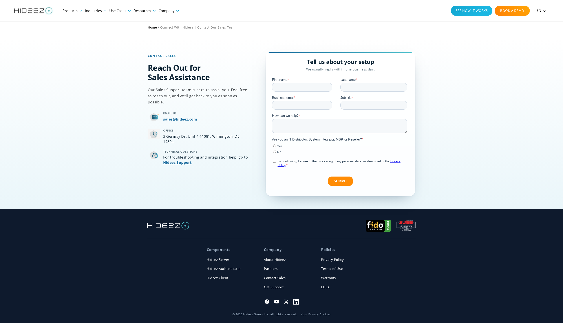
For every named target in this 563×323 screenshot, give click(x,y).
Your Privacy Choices (316, 314)
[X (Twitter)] (286, 302)
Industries (94, 10)
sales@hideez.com (180, 119)
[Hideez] (168, 225)
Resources (143, 10)
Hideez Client (217, 278)
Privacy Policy (332, 259)
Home (152, 27)
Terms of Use (332, 268)
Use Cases (118, 10)
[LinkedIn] (296, 302)
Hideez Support (177, 162)
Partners (271, 268)
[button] (541, 10)
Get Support (274, 287)
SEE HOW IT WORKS (472, 10)
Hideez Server (218, 259)
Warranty (328, 278)
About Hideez (275, 259)
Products (70, 10)
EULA (325, 287)
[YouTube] (277, 302)
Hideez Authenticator (224, 268)
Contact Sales (275, 278)
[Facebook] (267, 302)
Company (167, 10)
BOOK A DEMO (512, 10)
